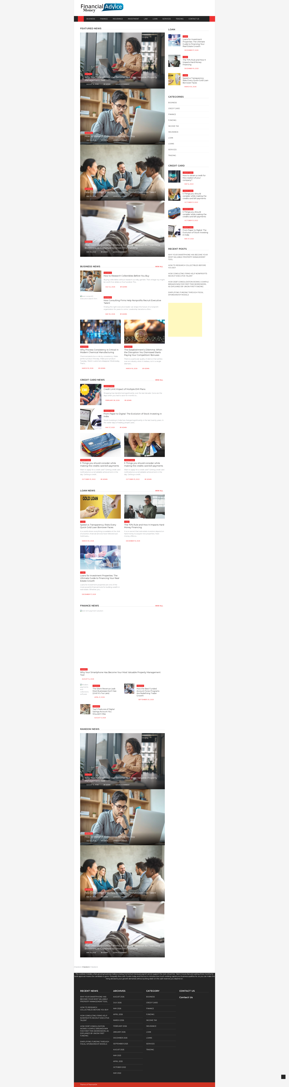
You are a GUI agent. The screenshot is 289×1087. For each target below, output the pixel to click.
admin (108, 84)
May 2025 (117, 1055)
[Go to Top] (283, 1077)
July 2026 (117, 1003)
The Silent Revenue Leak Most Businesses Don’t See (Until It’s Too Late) (104, 691)
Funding (88, 242)
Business (90, 19)
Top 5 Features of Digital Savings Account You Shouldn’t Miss (104, 711)
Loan (155, 19)
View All (159, 267)
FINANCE (86, 967)
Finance (104, 19)
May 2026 (117, 1009)
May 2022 (117, 1073)
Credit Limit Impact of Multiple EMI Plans (124, 389)
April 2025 (118, 1061)
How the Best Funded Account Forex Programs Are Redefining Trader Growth (148, 692)
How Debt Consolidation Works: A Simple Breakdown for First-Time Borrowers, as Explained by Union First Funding (188, 284)
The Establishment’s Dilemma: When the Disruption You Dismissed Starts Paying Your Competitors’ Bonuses (143, 352)
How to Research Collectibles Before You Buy (110, 136)
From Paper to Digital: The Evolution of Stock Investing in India (195, 232)
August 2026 (118, 997)
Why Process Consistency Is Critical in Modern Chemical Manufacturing (99, 351)
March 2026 (118, 1020)
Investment (133, 19)
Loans (171, 144)
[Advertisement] (185, 320)
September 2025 (120, 1044)
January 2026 (119, 1032)
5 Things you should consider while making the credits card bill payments (99, 464)
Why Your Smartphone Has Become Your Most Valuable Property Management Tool (188, 257)
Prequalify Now (116, 976)
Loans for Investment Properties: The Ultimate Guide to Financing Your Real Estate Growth (99, 578)
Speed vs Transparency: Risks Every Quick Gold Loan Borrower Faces (98, 526)
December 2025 (120, 1038)
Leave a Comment (123, 84)
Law (146, 19)
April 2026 (118, 1014)
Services (166, 19)
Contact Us (194, 19)
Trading (180, 19)
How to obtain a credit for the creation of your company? (194, 177)
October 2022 (119, 1067)
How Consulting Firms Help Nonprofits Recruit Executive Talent (120, 192)
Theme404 (92, 1085)
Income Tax (173, 126)
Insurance (118, 19)
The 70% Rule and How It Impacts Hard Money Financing (194, 62)
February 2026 (120, 1026)
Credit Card (109, 386)
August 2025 (118, 1050)
